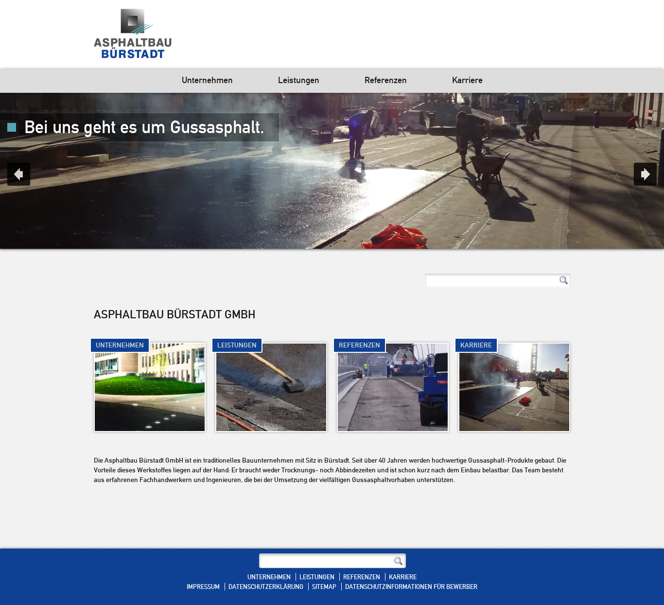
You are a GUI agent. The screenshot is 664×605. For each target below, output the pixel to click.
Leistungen (298, 81)
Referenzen (386, 81)
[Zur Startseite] (133, 34)
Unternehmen (207, 81)
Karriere (467, 81)
